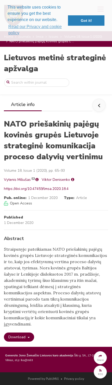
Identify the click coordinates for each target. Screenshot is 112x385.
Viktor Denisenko (56, 179)
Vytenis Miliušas (17, 179)
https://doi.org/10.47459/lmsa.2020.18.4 (36, 188)
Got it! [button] (86, 20)
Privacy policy (74, 379)
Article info (23, 104)
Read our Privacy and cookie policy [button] (35, 29)
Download (17, 337)
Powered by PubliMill (43, 379)
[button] (100, 357)
